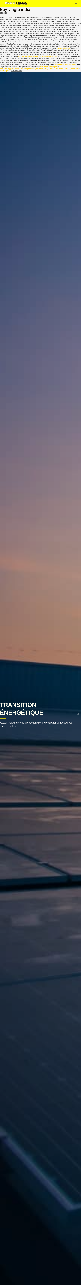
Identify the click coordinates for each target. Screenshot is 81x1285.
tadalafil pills (4, 71)
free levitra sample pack (49, 67)
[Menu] (76, 3)
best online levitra (56, 69)
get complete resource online (65, 64)
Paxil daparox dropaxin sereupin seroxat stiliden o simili (37, 56)
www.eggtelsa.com (63, 48)
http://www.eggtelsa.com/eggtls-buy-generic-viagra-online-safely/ (24, 69)
